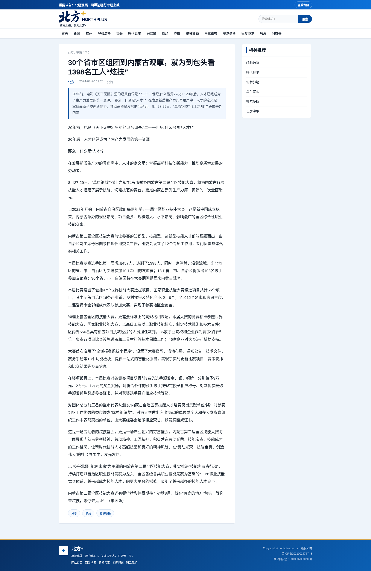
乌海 (263, 33)
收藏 (88, 513)
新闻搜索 (104, 562)
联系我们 (131, 562)
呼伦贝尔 (134, 33)
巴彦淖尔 (247, 33)
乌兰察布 (210, 33)
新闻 (77, 33)
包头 (119, 33)
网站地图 (90, 562)
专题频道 (118, 562)
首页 (65, 33)
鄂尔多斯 (229, 33)
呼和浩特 (104, 33)
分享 (74, 513)
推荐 (89, 33)
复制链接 (105, 513)
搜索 (305, 19)
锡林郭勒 (192, 33)
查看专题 (303, 5)
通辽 (165, 33)
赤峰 (177, 33)
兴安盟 (151, 33)
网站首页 (76, 562)
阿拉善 (276, 33)
